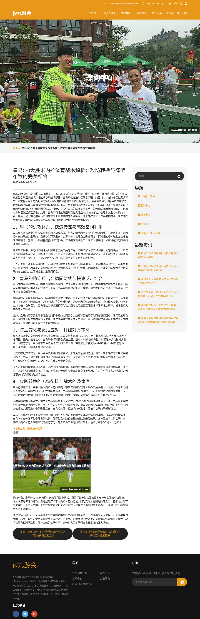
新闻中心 (142, 13)
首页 (15, 148)
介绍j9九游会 (108, 13)
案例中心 (126, 13)
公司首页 (91, 13)
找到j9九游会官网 (177, 13)
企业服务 (157, 13)
